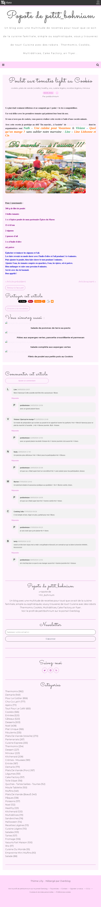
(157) (14, 777)
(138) (12, 798)
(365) (14, 729)
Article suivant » (87, 281)
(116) (14, 818)
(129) (12, 808)
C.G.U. (88, 889)
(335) (13, 732)
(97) (9, 846)
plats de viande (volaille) (30, 88)
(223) (12, 753)
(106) (13, 839)
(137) (12, 801)
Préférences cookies (63, 892)
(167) (20, 770)
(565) (12, 712)
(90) (20, 853)
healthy (44, 88)
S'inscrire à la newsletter (17, 308)
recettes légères (74, 88)
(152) (25, 784)
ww (50, 88)
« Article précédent (15, 281)
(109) (12, 832)
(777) (15, 701)
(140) (21, 794)
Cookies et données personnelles (41, 892)
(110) (16, 828)
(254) (14, 746)
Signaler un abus (76, 889)
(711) (11, 705)
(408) (11, 725)
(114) (13, 822)
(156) (13, 780)
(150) (16, 787)
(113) (17, 825)
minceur (86, 88)
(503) (12, 722)
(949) (13, 695)
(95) (17, 849)
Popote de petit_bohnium (50, 16)
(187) (11, 763)
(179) (12, 767)
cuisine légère (59, 88)
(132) (10, 804)
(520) (12, 715)
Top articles (54, 889)
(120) (14, 811)
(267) (14, 739)
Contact (64, 889)
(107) (11, 835)
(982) (14, 691)
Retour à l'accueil (15, 287)
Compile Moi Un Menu (77, 124)
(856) (16, 698)
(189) (17, 760)
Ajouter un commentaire (27, 381)
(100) (18, 842)
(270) (21, 736)
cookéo (14, 88)
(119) (14, 815)
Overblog (65, 881)
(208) (14, 756)
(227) (12, 750)
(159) (13, 774)
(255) (16, 743)
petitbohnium (46, 611)
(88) (11, 856)
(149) (12, 791)
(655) (18, 708)
